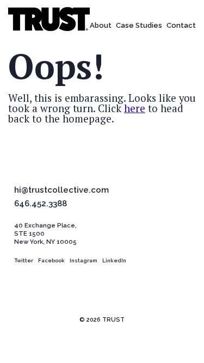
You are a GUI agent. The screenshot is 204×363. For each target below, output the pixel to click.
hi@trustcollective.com (61, 190)
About (101, 25)
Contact (181, 25)
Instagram (83, 260)
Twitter (23, 260)
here (134, 108)
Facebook (51, 260)
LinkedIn (114, 260)
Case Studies (139, 25)
